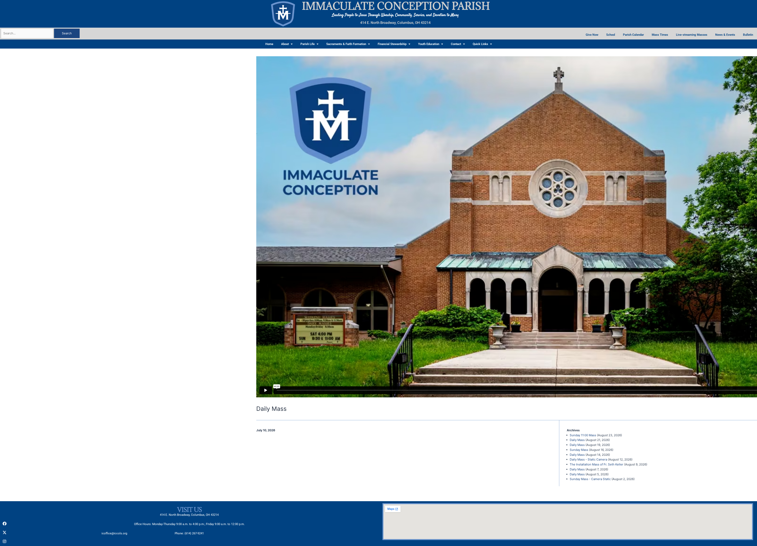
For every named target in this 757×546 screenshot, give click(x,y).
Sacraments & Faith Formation (346, 44)
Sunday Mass (579, 450)
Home (269, 44)
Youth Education (428, 44)
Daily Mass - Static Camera (588, 459)
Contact (456, 44)
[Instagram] (4, 541)
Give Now (592, 35)
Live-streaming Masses (691, 35)
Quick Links (480, 44)
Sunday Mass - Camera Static (590, 479)
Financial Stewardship (392, 44)
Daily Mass (577, 440)
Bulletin (748, 35)
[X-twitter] (4, 533)
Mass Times (660, 35)
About (285, 44)
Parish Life (307, 44)
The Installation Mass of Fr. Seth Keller (596, 464)
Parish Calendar (633, 35)
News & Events (725, 35)
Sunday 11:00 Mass (583, 435)
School (610, 35)
